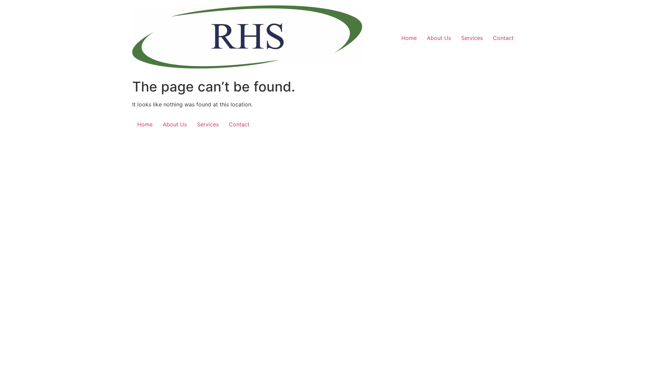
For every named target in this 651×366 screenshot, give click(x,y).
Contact (503, 38)
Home (409, 38)
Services (472, 38)
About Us (439, 38)
